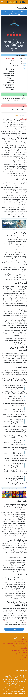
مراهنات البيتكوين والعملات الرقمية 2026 (14, 681)
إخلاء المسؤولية (20, 676)
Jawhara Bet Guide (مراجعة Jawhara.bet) (16, 654)
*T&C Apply (14, 50)
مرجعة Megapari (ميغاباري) (19, 645)
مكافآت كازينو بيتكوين (17, 683)
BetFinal (24, 639)
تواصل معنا (7, 677)
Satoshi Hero (23, 657)
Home (16, 115)
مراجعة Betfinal (23, 652)
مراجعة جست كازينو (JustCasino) (18, 646)
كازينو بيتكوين (23, 119)
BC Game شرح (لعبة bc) (20, 641)
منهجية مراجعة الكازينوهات (14, 684)
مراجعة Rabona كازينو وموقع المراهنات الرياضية (15, 643)
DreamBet (24, 648)
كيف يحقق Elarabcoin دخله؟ (10, 679)
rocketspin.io (10, 58)
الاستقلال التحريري (9, 676)
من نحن (8, 683)
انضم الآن (14, 629)
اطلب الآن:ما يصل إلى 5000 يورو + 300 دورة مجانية (14, 13)
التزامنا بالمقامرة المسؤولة (17, 677)
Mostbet (24, 655)
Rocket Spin (23, 659)
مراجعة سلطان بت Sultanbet (19, 650)
